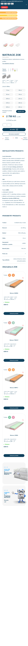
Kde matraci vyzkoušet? (14, 134)
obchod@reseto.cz (10, 204)
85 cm (7, 94)
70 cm (7, 90)
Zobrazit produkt (14, 313)
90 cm (20, 94)
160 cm (20, 102)
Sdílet (16, 137)
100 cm (8, 98)
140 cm (8, 102)
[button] (24, 138)
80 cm (20, 90)
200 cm (20, 107)
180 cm (8, 107)
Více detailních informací (8, 63)
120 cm (20, 98)
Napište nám (21, 111)
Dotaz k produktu (7, 138)
